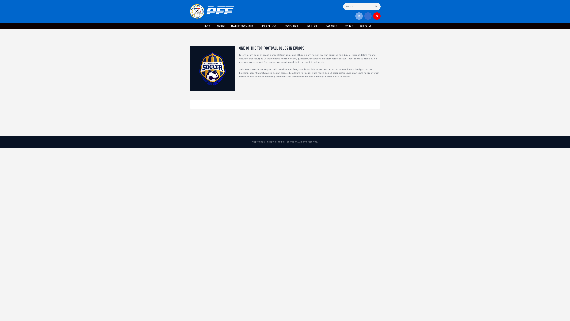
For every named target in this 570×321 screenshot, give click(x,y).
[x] (359, 16)
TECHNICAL (312, 26)
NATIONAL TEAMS (269, 26)
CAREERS (349, 26)
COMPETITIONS (292, 26)
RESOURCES (331, 26)
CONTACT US (366, 26)
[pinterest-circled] (377, 16)
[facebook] (368, 16)
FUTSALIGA (220, 26)
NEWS (207, 26)
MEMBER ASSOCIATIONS (242, 26)
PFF (194, 26)
